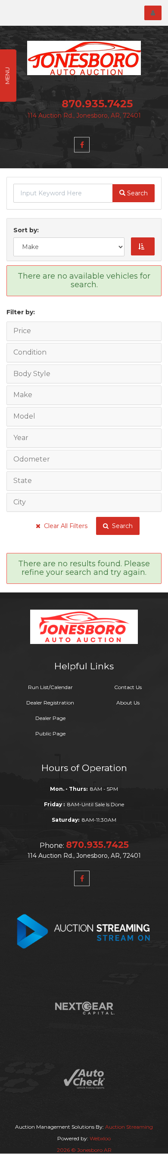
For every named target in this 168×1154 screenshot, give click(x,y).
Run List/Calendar (50, 687)
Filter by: (20, 312)
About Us (128, 702)
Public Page (50, 733)
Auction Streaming (129, 1127)
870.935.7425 (97, 103)
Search (121, 526)
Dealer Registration (50, 702)
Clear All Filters (63, 526)
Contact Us (128, 687)
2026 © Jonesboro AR (84, 1150)
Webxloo (100, 1138)
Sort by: (27, 230)
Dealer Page (50, 718)
